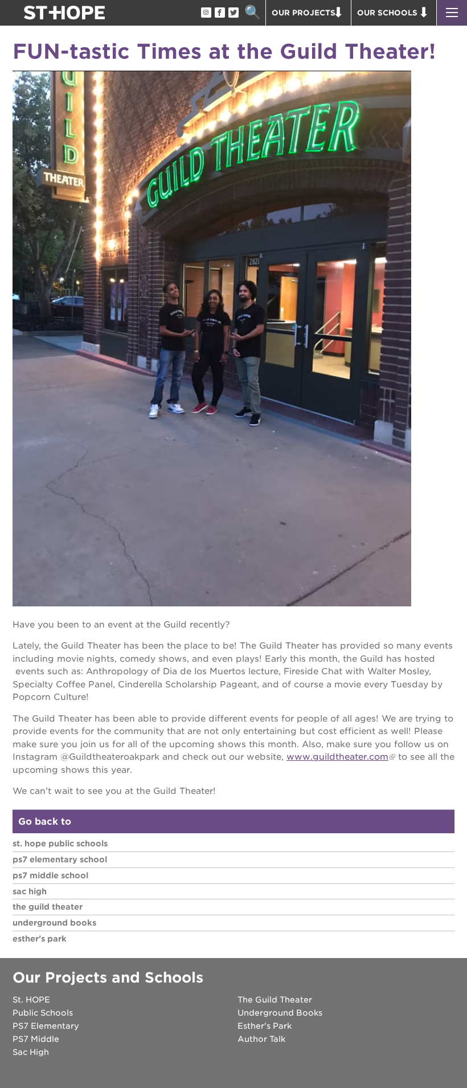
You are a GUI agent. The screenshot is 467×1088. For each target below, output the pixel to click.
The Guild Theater (48, 906)
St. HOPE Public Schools (60, 843)
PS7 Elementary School (60, 859)
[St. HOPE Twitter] (233, 13)
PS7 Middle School (50, 875)
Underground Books (54, 922)
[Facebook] (219, 13)
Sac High (30, 891)
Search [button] (252, 13)
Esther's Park (40, 938)
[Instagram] (205, 13)
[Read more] (233, 340)
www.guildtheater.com (337, 757)
